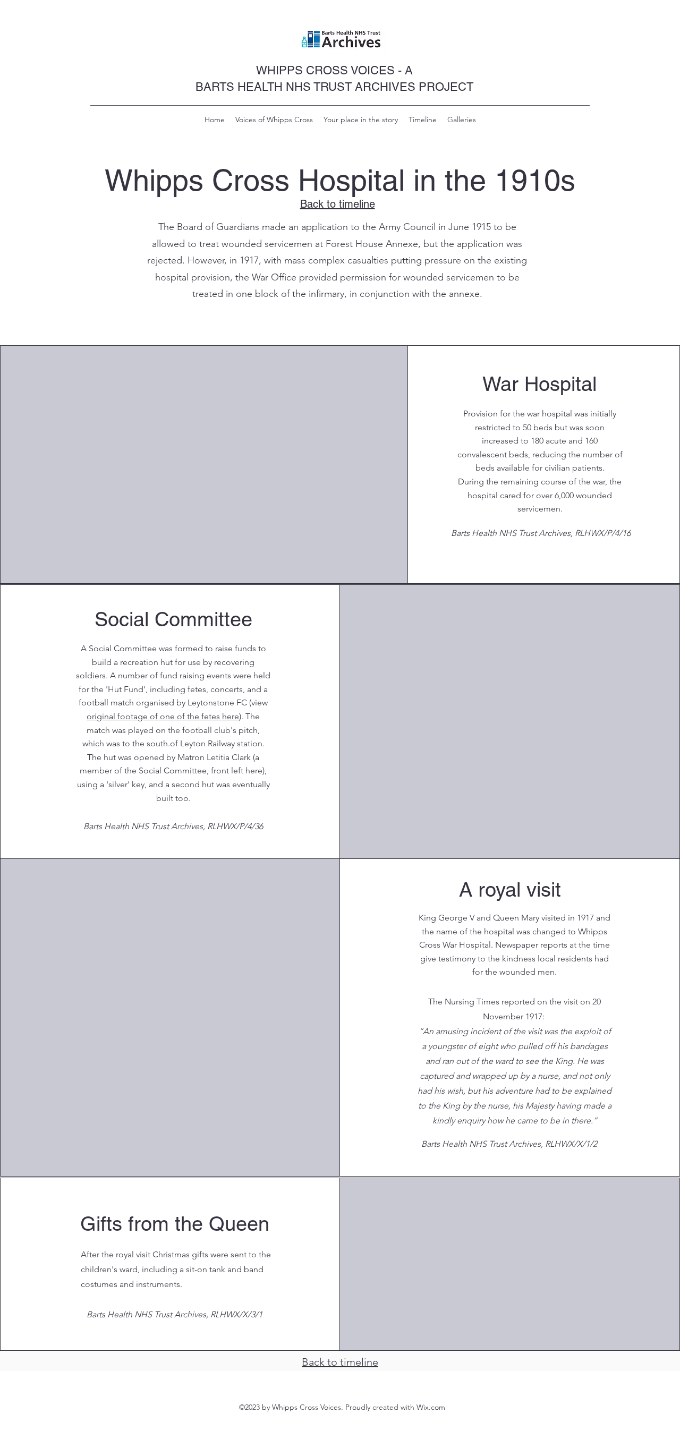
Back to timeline (340, 1362)
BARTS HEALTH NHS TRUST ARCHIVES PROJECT (334, 86)
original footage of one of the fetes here (163, 716)
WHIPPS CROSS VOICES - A (334, 70)
